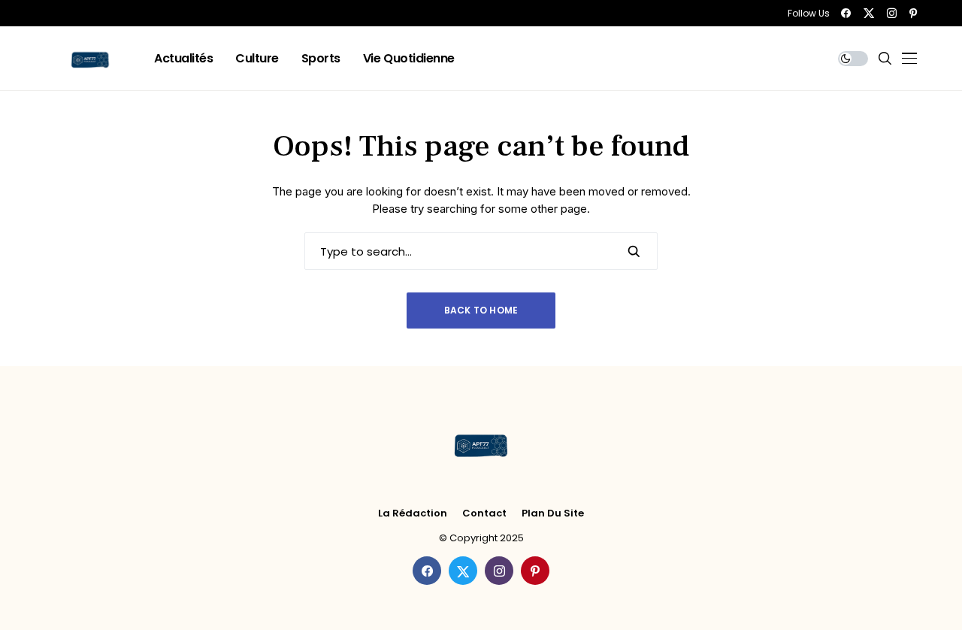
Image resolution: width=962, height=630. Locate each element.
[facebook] (846, 13)
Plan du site (553, 513)
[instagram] (892, 13)
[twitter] (869, 13)
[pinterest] (913, 13)
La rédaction (412, 513)
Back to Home (481, 310)
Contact (484, 513)
